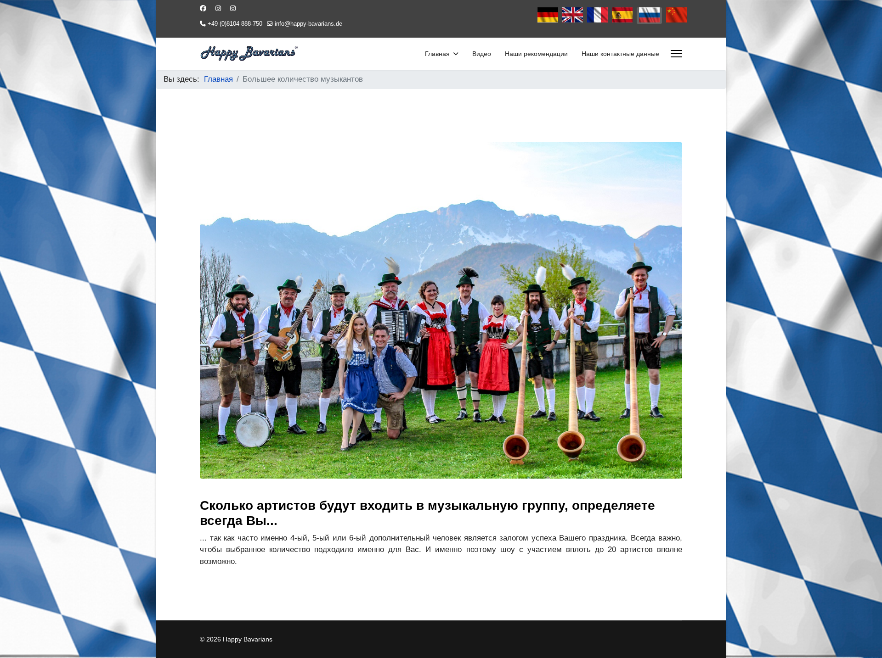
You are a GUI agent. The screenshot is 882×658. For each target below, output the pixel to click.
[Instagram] (218, 8)
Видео (481, 53)
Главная (437, 53)
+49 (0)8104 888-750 (235, 24)
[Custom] (233, 8)
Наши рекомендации (536, 53)
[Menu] (676, 54)
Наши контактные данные (620, 53)
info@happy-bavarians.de (308, 24)
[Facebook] (203, 8)
